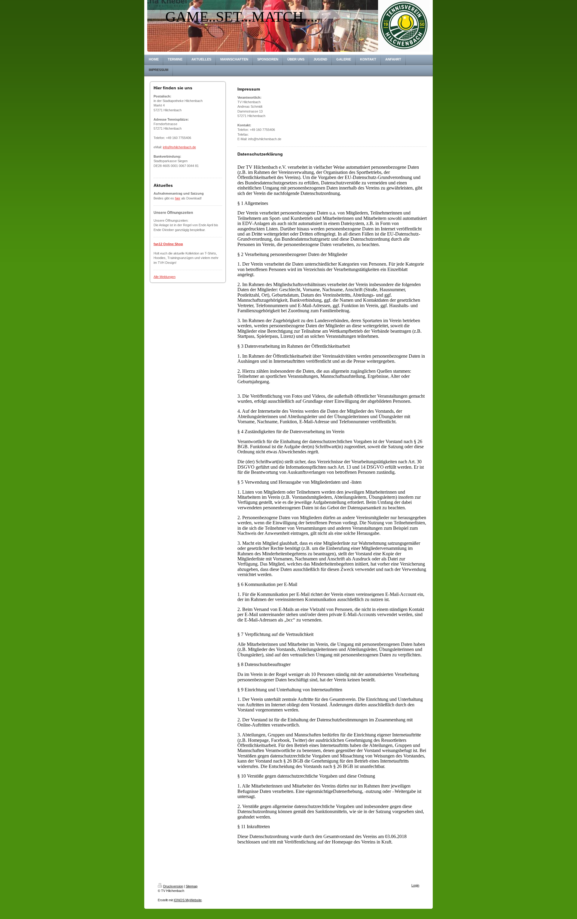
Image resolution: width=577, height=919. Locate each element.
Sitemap (191, 886)
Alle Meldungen (165, 277)
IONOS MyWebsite (188, 900)
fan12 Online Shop (168, 244)
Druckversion (173, 886)
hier (177, 198)
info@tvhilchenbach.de (179, 147)
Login (415, 885)
